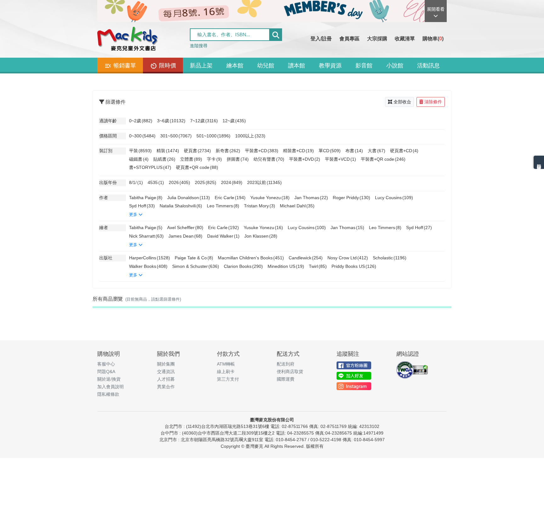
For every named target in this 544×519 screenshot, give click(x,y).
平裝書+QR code (383, 159)
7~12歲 (204, 120)
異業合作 (166, 386)
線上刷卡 (226, 371)
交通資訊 (166, 371)
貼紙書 (164, 159)
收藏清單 (405, 38)
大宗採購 (377, 38)
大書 (376, 150)
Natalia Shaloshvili (181, 205)
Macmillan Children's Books (251, 257)
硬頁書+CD (404, 150)
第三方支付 (228, 379)
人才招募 (166, 379)
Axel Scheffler (185, 227)
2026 (179, 182)
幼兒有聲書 (268, 159)
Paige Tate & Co (194, 257)
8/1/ (136, 182)
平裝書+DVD (304, 159)
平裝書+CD (261, 150)
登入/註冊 (321, 38)
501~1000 (213, 135)
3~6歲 (171, 120)
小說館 (394, 65)
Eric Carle (230, 197)
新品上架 (201, 65)
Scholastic (389, 257)
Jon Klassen (260, 236)
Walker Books (148, 266)
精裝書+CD (298, 150)
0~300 (142, 135)
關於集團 (166, 363)
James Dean (185, 236)
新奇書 (228, 150)
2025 (205, 182)
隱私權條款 (108, 394)
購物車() (433, 38)
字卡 (214, 159)
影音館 (363, 65)
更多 (134, 214)
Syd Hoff (142, 205)
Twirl (318, 266)
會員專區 (349, 38)
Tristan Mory (259, 205)
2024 (231, 182)
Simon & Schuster (195, 266)
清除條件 (433, 101)
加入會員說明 (110, 386)
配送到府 (285, 363)
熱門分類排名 (538, 162)
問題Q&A (106, 371)
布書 (354, 150)
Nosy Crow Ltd (347, 257)
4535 (156, 182)
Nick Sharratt (146, 236)
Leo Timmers (223, 205)
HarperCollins (149, 257)
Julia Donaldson (188, 197)
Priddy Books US (354, 266)
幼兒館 (265, 65)
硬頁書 (197, 150)
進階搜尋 (198, 45)
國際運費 (285, 379)
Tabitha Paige (145, 197)
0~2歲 (140, 120)
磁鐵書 (139, 159)
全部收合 (402, 101)
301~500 (176, 135)
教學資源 (330, 65)
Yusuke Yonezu (270, 197)
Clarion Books (243, 266)
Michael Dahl (297, 205)
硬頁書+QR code (197, 167)
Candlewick (306, 257)
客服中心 (106, 363)
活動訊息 (428, 65)
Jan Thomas (311, 197)
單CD (330, 150)
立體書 (191, 159)
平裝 (140, 150)
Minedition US (286, 266)
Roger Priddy (351, 197)
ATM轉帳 (226, 363)
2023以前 (264, 182)
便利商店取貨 (290, 371)
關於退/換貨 (109, 379)
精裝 (167, 150)
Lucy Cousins (394, 197)
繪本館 (234, 65)
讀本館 (296, 65)
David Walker (223, 236)
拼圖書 (238, 159)
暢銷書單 (124, 65)
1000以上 (250, 135)
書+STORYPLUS (150, 167)
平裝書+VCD (340, 159)
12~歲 (234, 120)
